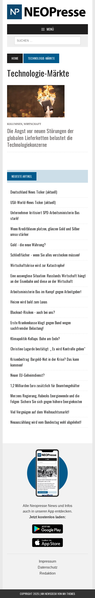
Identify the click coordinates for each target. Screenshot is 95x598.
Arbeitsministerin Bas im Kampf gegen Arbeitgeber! (45, 291)
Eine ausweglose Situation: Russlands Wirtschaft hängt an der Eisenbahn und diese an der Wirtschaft (48, 278)
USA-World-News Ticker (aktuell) (32, 202)
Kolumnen (14, 124)
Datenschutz (47, 567)
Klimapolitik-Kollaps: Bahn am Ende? (35, 338)
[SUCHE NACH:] (47, 40)
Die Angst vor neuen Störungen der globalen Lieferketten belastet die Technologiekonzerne (40, 137)
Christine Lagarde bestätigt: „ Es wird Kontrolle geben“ (48, 348)
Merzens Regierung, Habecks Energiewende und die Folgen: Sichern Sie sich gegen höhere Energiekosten (46, 398)
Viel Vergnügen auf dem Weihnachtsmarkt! (39, 412)
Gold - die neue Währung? (28, 244)
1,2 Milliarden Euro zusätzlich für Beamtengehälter (45, 385)
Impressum (47, 561)
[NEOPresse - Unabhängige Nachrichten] (47, 12)
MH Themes (69, 594)
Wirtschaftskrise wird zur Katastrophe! (37, 265)
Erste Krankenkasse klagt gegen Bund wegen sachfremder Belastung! (40, 325)
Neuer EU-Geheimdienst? (27, 375)
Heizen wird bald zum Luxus (28, 302)
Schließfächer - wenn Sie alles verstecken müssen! (45, 255)
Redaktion (48, 573)
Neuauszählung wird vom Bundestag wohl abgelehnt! (45, 422)
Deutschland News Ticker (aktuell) (33, 192)
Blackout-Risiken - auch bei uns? (32, 312)
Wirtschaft (32, 124)
